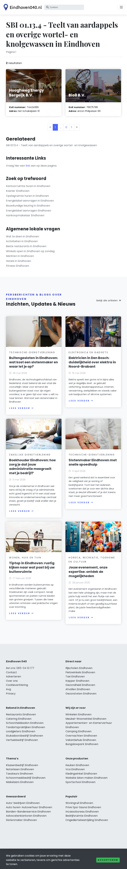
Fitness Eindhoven (17, 266)
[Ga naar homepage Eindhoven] (22, 7)
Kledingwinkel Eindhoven (81, 774)
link (28, 166)
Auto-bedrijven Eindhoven (23, 803)
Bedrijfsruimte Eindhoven (81, 816)
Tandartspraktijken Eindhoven (25, 727)
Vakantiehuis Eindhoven (80, 740)
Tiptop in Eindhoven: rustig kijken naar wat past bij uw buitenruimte (32, 567)
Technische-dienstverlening (32, 352)
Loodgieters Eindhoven (20, 731)
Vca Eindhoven (75, 769)
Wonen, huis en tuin (25, 557)
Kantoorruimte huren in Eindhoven (28, 186)
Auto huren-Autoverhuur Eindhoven (29, 807)
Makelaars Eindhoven (20, 782)
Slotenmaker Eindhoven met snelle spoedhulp (93, 462)
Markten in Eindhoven (20, 256)
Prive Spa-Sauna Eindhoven (83, 807)
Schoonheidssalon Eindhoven (24, 723)
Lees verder (19, 408)
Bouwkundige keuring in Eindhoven (28, 206)
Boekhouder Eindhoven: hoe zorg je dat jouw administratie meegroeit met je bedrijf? (32, 466)
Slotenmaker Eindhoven (21, 820)
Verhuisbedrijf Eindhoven (22, 740)
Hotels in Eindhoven (18, 261)
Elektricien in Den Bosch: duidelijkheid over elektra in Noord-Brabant (92, 362)
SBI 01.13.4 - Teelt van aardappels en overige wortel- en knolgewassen (51, 145)
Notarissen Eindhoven (20, 769)
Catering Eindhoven (18, 719)
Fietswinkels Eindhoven (80, 672)
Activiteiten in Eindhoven (22, 241)
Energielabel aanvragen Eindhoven (28, 210)
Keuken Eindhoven (77, 765)
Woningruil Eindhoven (79, 803)
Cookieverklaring (17, 685)
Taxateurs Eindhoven (19, 774)
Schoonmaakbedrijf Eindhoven (25, 778)
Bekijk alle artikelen (107, 300)
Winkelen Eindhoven (78, 714)
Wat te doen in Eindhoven (22, 236)
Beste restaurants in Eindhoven (26, 246)
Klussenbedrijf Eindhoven (22, 765)
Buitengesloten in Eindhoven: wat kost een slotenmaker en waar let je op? (33, 362)
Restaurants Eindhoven (21, 714)
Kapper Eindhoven (77, 681)
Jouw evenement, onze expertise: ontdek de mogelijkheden (88, 571)
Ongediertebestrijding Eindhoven (86, 820)
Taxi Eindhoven (75, 676)
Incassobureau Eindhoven (82, 811)
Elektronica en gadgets (88, 352)
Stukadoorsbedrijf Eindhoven (24, 736)
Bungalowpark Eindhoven (81, 744)
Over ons (12, 681)
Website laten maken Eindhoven (86, 778)
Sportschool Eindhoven (80, 782)
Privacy (11, 693)
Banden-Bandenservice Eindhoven (28, 811)
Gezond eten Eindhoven (80, 693)
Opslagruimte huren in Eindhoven (27, 196)
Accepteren (108, 860)
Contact (11, 672)
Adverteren (13, 676)
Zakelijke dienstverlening (30, 454)
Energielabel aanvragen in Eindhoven (30, 201)
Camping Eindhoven (78, 731)
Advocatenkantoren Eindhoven (26, 816)
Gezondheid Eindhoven (80, 685)
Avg (8, 689)
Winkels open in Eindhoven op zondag (30, 251)
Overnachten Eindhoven (81, 736)
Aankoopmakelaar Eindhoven (25, 215)
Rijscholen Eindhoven (78, 668)
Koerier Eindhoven (17, 191)
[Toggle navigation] (121, 7)
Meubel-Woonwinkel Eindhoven (85, 719)
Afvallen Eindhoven (77, 689)
